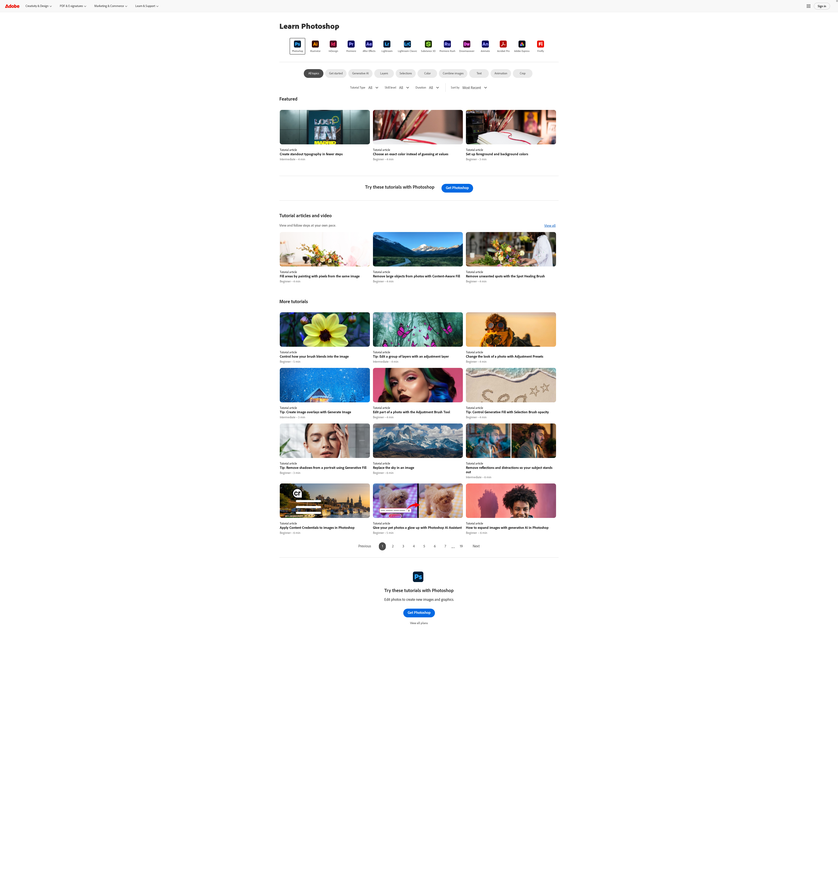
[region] (325, 136)
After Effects (369, 51)
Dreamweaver (466, 51)
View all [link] (550, 225)
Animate (485, 51)
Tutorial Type (357, 87)
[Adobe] (12, 6)
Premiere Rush (447, 51)
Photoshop (297, 51)
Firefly (540, 51)
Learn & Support (145, 6)
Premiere (351, 51)
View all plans (419, 623)
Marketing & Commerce (109, 6)
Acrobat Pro (503, 51)
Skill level (390, 87)
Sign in (822, 6)
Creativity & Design (37, 6)
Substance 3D (428, 51)
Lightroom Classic (407, 51)
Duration (421, 87)
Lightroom (387, 51)
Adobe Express (522, 51)
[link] (297, 46)
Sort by (455, 87)
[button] (808, 6)
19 (461, 546)
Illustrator (315, 51)
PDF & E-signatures (71, 6)
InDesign (333, 51)
